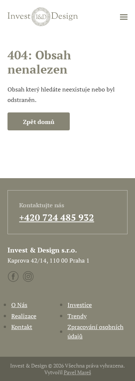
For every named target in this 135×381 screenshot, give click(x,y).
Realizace (23, 316)
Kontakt (21, 327)
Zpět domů (38, 122)
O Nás (19, 305)
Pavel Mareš (77, 372)
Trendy (77, 316)
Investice (80, 305)
